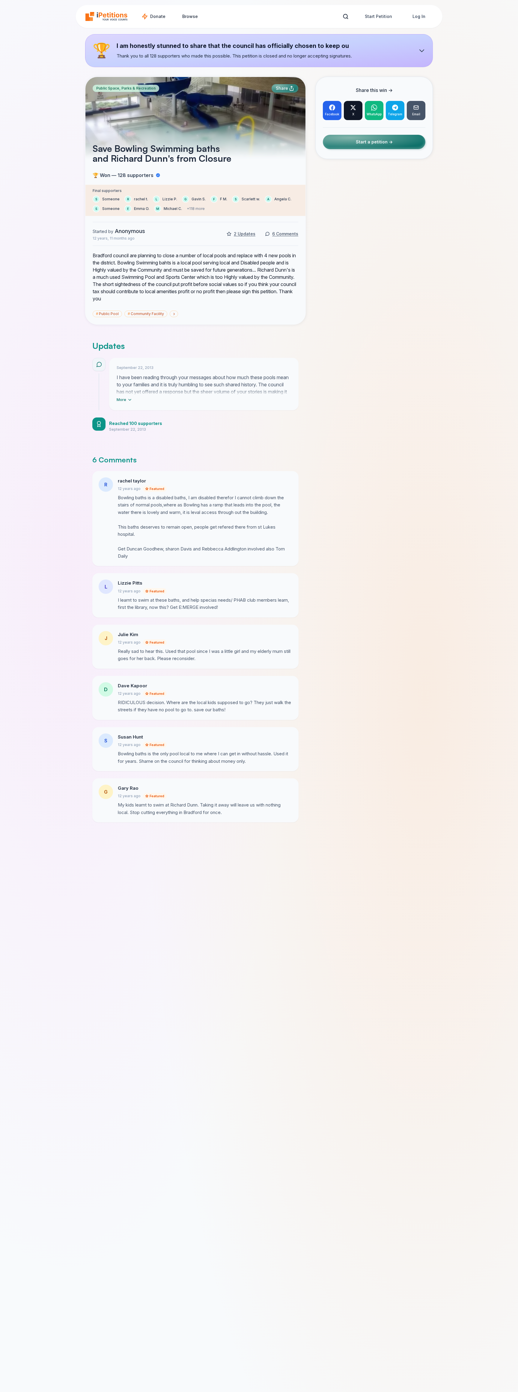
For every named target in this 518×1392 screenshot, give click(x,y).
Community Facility (146, 313)
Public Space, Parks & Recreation (126, 88)
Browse (190, 16)
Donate (157, 16)
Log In (418, 16)
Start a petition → (374, 142)
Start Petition (378, 16)
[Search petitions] (345, 16)
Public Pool (107, 313)
